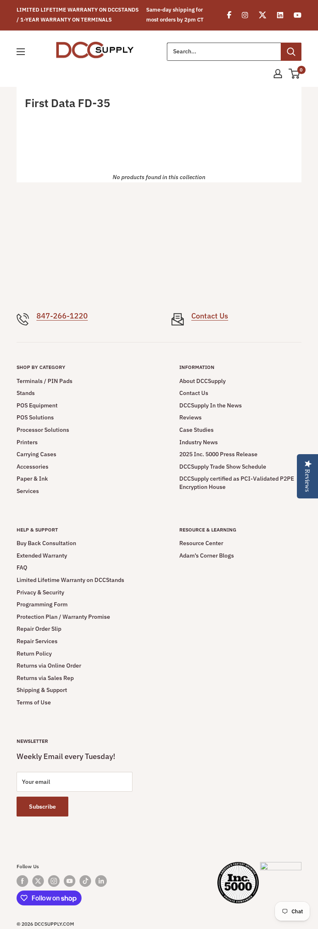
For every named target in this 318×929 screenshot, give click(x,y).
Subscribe (42, 806)
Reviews (190, 417)
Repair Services (37, 641)
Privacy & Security (40, 592)
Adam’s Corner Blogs (206, 555)
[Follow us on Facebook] (22, 881)
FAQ (22, 567)
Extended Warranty (42, 555)
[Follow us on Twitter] (38, 881)
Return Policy (34, 653)
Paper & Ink (32, 478)
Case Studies (196, 429)
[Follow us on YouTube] (69, 881)
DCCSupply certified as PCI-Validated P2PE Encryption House (236, 483)
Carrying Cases (36, 454)
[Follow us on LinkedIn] (101, 881)
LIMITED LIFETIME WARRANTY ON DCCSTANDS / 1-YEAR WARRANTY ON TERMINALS (78, 14)
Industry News (198, 442)
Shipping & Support (42, 690)
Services (28, 491)
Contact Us (209, 316)
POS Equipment (37, 405)
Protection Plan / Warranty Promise (63, 616)
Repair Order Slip (39, 628)
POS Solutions (35, 417)
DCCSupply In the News (210, 405)
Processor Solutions (43, 429)
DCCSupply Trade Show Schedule (222, 466)
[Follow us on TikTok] (85, 881)
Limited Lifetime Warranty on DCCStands (70, 580)
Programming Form (42, 604)
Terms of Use (34, 702)
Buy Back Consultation (46, 543)
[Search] (291, 52)
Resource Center (201, 543)
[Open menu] (21, 51)
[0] (294, 74)
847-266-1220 (62, 316)
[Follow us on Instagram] (54, 881)
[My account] (278, 73)
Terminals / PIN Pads (44, 381)
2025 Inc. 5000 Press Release (218, 454)
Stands (26, 393)
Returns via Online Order (49, 665)
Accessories (32, 466)
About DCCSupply (202, 381)
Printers (27, 442)
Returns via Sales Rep (45, 678)
